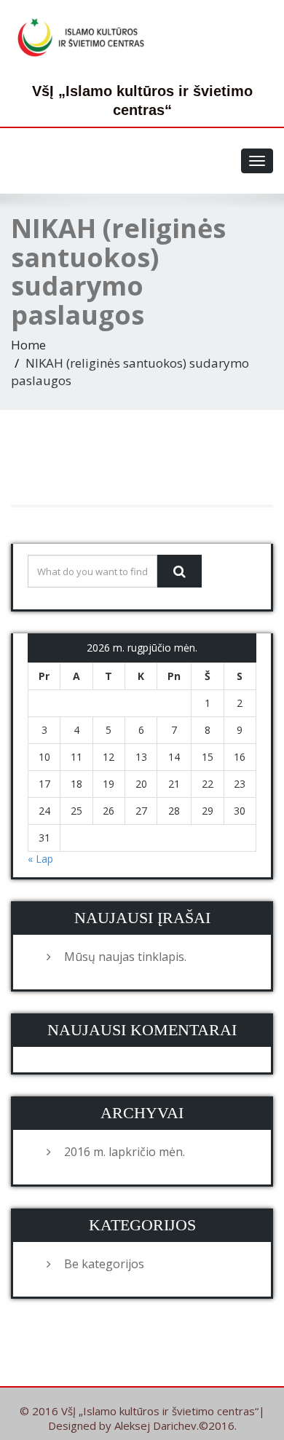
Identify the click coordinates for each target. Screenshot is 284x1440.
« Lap (40, 859)
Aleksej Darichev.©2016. (175, 1425)
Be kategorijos (104, 1264)
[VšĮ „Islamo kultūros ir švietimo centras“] (84, 37)
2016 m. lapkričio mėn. (124, 1151)
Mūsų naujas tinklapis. (125, 956)
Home (28, 344)
